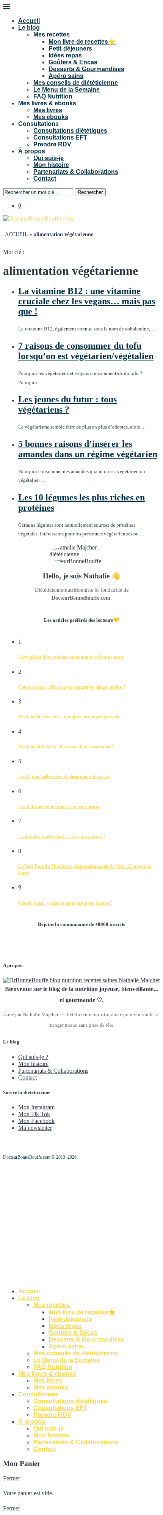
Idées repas (65, 55)
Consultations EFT (60, 137)
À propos (31, 151)
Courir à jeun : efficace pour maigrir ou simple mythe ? (71, 687)
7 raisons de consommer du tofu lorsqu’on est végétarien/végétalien (86, 351)
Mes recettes (51, 34)
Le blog (29, 27)
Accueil (29, 20)
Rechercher (90, 192)
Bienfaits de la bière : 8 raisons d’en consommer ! (65, 747)
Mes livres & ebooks (47, 103)
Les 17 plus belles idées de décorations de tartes (64, 776)
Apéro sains (66, 76)
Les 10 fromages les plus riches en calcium (58, 806)
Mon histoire (51, 165)
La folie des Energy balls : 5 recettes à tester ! (61, 836)
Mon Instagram (36, 1107)
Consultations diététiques (70, 130)
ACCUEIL (16, 234)
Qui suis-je (48, 158)
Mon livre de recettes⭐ (82, 41)
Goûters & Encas (73, 62)
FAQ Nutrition (52, 96)
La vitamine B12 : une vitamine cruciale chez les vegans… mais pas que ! (86, 301)
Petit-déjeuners (70, 48)
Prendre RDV (52, 144)
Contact (44, 178)
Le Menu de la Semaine (66, 89)
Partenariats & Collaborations (75, 171)
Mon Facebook (36, 1121)
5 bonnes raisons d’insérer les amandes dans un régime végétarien (87, 449)
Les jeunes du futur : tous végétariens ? (67, 404)
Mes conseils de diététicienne (75, 82)
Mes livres (47, 110)
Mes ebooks (50, 117)
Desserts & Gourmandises (86, 69)
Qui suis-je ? (33, 1057)
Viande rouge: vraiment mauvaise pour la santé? (65, 903)
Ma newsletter (35, 1127)
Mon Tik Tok (34, 1114)
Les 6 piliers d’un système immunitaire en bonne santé (71, 657)
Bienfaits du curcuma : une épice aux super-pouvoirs (69, 716)
